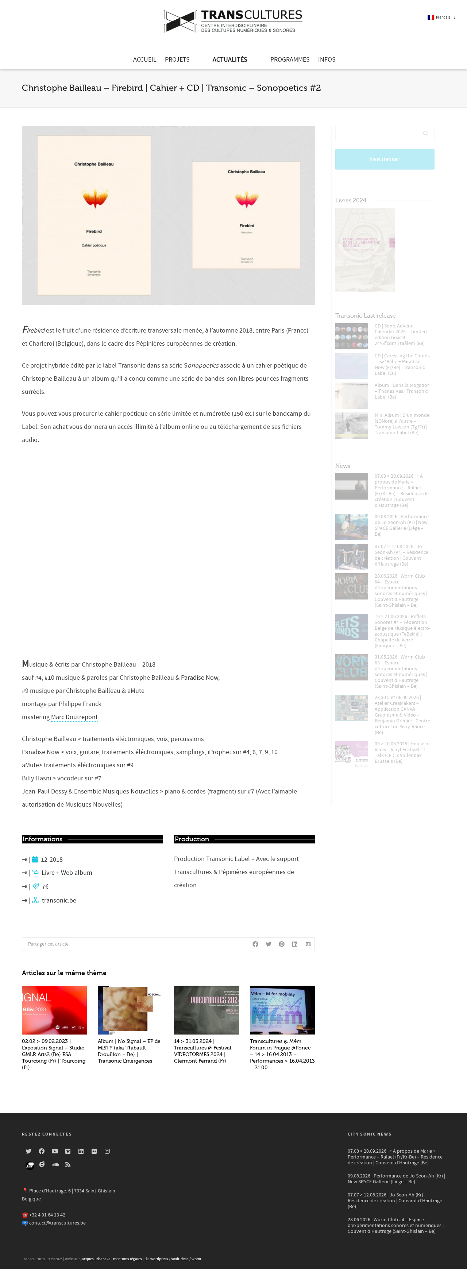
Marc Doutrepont (74, 717)
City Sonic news (370, 1134)
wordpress (159, 1259)
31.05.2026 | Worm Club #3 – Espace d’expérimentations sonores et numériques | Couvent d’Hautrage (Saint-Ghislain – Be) (401, 671)
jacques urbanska (96, 1259)
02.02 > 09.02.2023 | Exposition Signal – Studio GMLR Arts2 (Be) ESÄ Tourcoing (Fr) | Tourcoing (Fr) (53, 1054)
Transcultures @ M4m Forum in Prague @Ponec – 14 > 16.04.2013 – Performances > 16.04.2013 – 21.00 (282, 1054)
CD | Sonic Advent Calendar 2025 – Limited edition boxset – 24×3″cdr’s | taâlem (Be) (401, 334)
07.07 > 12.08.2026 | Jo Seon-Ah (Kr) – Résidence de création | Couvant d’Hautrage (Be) (401, 555)
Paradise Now (199, 678)
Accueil (145, 59)
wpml (196, 1259)
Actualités (230, 59)
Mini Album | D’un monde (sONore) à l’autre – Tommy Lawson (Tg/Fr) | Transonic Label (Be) (402, 424)
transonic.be (59, 900)
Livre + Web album (67, 873)
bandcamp (287, 414)
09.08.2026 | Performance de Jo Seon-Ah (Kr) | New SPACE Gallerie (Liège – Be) (402, 525)
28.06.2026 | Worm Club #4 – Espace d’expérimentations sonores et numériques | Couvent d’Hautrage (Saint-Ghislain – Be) (401, 590)
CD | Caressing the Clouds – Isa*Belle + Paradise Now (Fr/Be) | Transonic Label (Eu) (402, 364)
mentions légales (127, 1259)
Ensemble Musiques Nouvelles (116, 791)
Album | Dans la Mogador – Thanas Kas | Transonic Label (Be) (402, 391)
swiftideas (180, 1259)
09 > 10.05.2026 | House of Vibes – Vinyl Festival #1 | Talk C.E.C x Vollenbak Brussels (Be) (402, 752)
